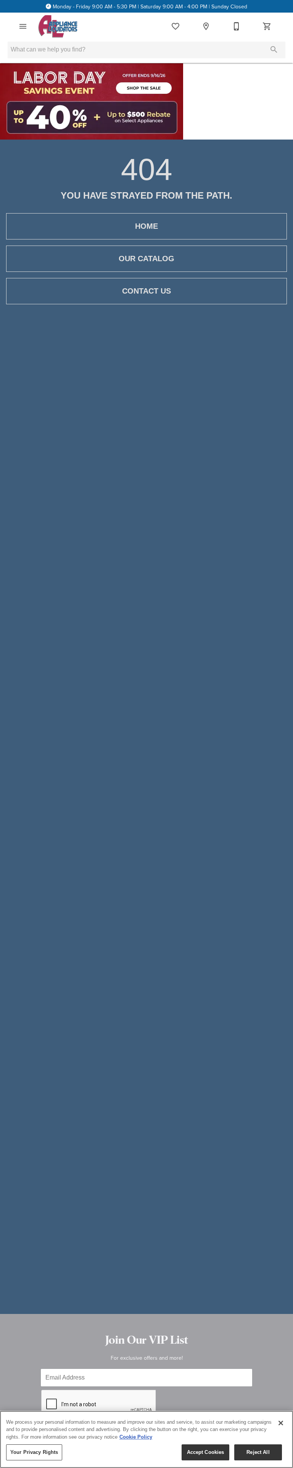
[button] (23, 26)
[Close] (280, 1423)
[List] (175, 26)
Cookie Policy (135, 1437)
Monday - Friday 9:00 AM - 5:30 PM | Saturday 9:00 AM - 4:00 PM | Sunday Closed (150, 6)
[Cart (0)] (267, 26)
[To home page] (57, 26)
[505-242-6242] (236, 26)
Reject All (257, 1452)
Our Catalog (146, 258)
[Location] (206, 26)
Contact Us (146, 291)
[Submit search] (274, 49)
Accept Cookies (205, 1452)
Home (146, 226)
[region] (146, 1439)
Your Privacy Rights (34, 1452)
